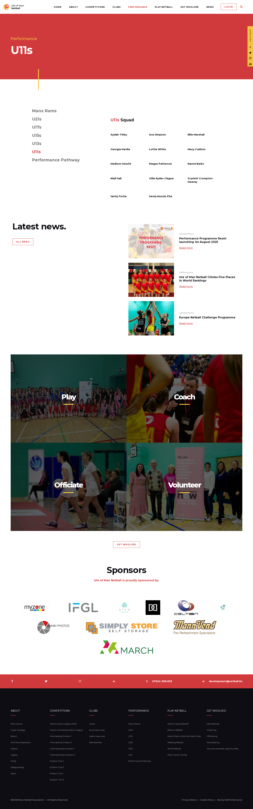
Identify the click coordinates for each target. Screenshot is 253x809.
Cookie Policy (207, 799)
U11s (36, 152)
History (14, 748)
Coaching (211, 730)
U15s (36, 135)
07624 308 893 (162, 681)
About (73, 7)
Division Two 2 (57, 779)
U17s (36, 127)
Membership (95, 742)
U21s (36, 119)
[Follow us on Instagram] (250, 58)
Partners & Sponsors (20, 742)
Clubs (116, 7)
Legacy (14, 754)
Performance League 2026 (63, 723)
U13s (36, 143)
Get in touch (250, 35)
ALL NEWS (23, 241)
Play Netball (164, 7)
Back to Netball (175, 730)
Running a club (97, 730)
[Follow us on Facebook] (250, 47)
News (210, 7)
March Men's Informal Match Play (184, 736)
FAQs (13, 761)
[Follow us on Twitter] (250, 53)
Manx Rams (44, 111)
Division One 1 (57, 761)
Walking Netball (175, 742)
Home (57, 7)
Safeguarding (17, 767)
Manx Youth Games (177, 754)
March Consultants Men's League (66, 730)
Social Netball (174, 748)
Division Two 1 (57, 773)
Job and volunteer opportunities (222, 748)
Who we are (16, 723)
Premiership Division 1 (61, 736)
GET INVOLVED (126, 544)
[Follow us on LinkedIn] (250, 64)
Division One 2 (57, 767)
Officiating (212, 736)
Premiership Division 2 (61, 742)
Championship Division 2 (62, 754)
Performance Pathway (56, 160)
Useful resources (97, 736)
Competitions (95, 7)
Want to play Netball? (178, 723)
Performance (137, 7)
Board (14, 736)
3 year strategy (18, 730)
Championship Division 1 (62, 748)
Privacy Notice (189, 799)
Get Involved (189, 7)
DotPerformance (233, 799)
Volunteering (213, 742)
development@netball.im (225, 681)
